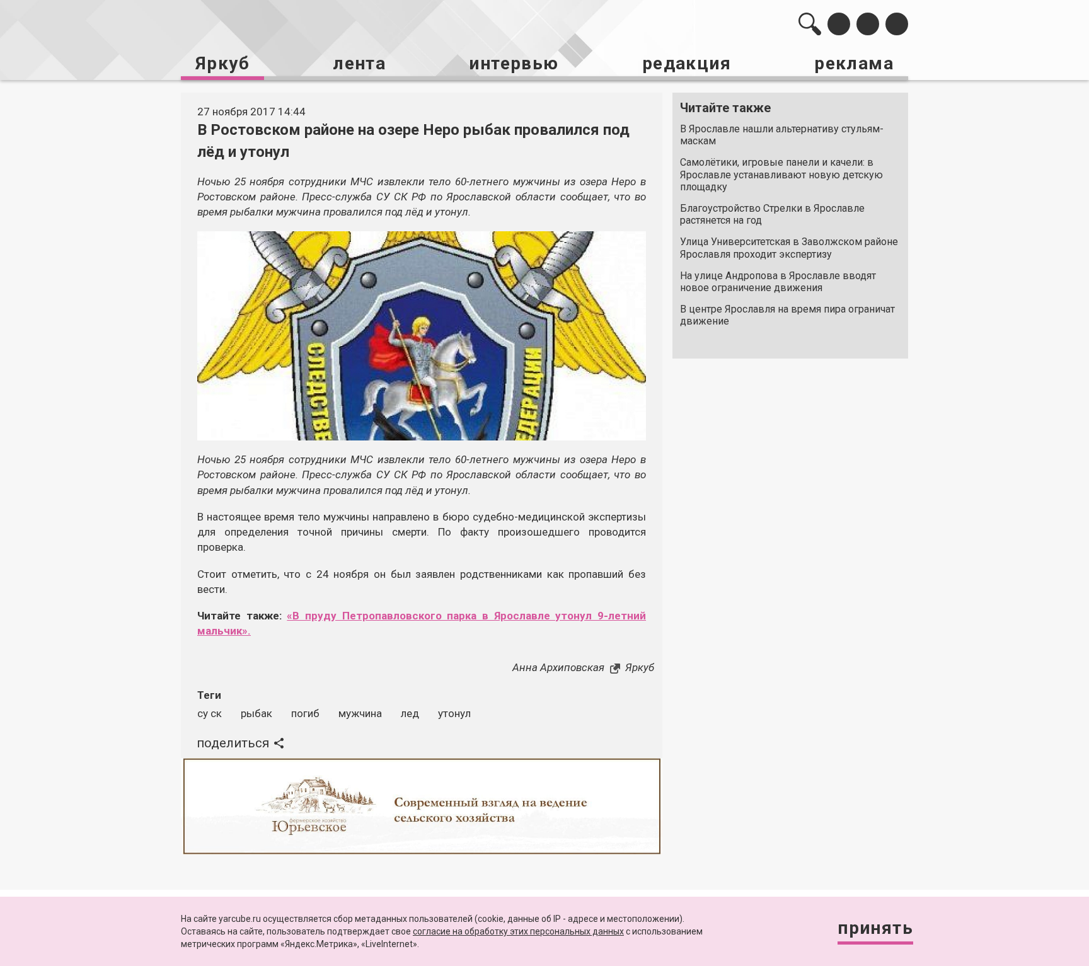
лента (359, 63)
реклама (854, 63)
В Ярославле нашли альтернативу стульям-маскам (782, 135)
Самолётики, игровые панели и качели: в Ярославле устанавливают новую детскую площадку (781, 174)
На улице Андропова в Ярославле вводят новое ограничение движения (778, 282)
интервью (513, 63)
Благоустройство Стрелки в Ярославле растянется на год (772, 214)
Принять (875, 927)
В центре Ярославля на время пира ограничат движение (787, 315)
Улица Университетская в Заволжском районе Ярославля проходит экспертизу (789, 248)
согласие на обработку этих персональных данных (518, 931)
